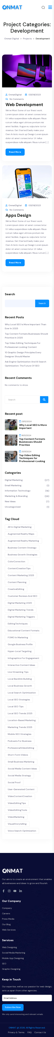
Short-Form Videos (18, 754)
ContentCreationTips (19, 568)
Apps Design (18, 215)
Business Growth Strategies (22, 554)
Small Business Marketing (21, 761)
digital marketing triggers (21, 616)
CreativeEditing (16, 589)
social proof (14, 782)
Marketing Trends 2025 (20, 727)
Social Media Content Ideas (22, 768)
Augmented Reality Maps (21, 533)
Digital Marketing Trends (20, 609)
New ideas (10, 501)
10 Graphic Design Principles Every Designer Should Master (23, 354)
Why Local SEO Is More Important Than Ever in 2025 (25, 326)
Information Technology (17, 490)
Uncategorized (12, 506)
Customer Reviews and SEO (22, 596)
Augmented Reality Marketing (23, 540)
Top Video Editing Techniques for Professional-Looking (32, 458)
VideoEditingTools (17, 810)
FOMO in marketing (18, 637)
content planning (17, 582)
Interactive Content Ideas (21, 665)
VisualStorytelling (17, 823)
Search (10, 294)
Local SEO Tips (15, 706)
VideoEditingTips (17, 803)
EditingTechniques (18, 623)
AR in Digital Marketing (20, 527)
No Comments (17, 99)
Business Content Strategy (22, 547)
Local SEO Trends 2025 (20, 713)
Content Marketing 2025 (21, 575)
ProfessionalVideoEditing (21, 747)
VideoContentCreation (20, 796)
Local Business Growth (20, 685)
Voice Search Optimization (22, 830)
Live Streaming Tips (18, 672)
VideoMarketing (16, 817)
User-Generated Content (21, 789)
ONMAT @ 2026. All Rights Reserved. (27, 1027)
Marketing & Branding (16, 496)
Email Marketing (13, 485)
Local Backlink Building (20, 678)
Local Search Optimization (22, 692)
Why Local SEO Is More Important (33, 426)
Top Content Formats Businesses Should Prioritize (32, 442)
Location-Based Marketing (22, 720)
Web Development (24, 104)
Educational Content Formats (23, 630)
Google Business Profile (20, 644)
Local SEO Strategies (19, 699)
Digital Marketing (14, 480)
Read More (15, 152)
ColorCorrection (16, 561)
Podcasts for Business (19, 741)
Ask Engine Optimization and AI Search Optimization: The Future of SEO (25, 363)
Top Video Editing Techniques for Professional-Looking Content (22, 345)
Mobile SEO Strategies (19, 734)
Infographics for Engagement (23, 658)
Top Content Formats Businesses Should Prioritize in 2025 (26, 335)
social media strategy (19, 775)
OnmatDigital (15, 94)
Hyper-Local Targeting (20, 651)
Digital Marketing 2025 (20, 602)
